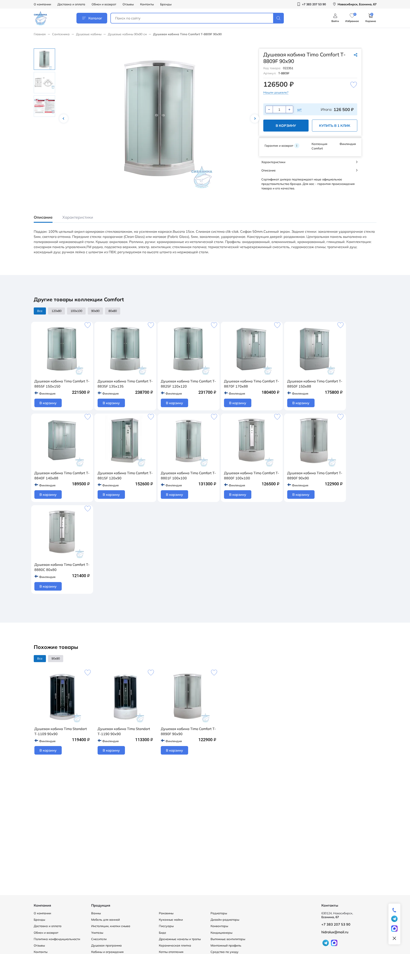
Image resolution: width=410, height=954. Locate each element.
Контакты (147, 4)
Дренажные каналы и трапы (180, 939)
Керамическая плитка (175, 945)
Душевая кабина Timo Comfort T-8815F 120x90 (125, 475)
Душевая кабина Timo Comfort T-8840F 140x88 (61, 475)
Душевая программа (106, 945)
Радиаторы (219, 913)
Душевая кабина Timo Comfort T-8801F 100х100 (188, 475)
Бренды (165, 4)
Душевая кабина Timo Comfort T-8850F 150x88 (314, 383)
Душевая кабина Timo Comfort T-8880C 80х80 (61, 567)
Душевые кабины (88, 34)
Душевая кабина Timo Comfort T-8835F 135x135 (125, 383)
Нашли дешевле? (275, 92)
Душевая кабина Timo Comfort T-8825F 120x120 (188, 383)
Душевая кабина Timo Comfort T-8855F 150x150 (61, 383)
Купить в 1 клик (334, 125)
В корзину (286, 125)
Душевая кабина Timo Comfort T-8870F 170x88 (251, 383)
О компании (42, 4)
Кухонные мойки (171, 920)
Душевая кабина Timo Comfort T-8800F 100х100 (251, 475)
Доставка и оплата (71, 4)
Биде (162, 933)
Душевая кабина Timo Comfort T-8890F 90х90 (314, 475)
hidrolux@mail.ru (334, 932)
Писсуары (166, 926)
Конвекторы (219, 926)
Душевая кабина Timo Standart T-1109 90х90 (60, 731)
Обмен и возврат (104, 4)
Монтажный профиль (226, 945)
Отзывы (128, 4)
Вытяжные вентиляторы (228, 939)
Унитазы (97, 933)
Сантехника (61, 34)
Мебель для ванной (105, 920)
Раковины (166, 913)
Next (254, 118)
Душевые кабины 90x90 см (127, 34)
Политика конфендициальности (57, 939)
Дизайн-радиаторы (225, 920)
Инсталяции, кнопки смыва (110, 926)
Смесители (99, 939)
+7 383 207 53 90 (335, 924)
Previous (63, 118)
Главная (40, 34)
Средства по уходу (225, 952)
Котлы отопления (171, 952)
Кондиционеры (221, 933)
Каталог (95, 18)
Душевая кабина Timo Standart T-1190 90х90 (124, 731)
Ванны (96, 913)
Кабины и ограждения (107, 952)
